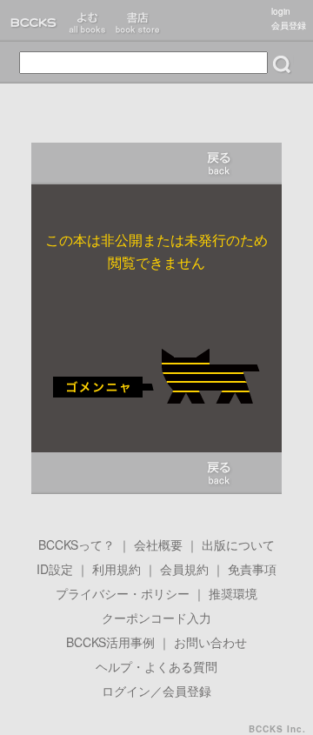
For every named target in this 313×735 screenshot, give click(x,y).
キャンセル (219, 163)
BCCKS (31, 21)
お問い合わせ (210, 642)
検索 (282, 64)
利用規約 (116, 569)
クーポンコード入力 (156, 617)
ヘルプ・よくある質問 (156, 666)
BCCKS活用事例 (110, 642)
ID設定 (55, 569)
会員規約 (184, 569)
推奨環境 (233, 593)
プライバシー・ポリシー (123, 593)
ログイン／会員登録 (156, 690)
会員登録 (288, 25)
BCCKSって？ (76, 544)
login (280, 11)
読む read (86, 21)
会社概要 (158, 544)
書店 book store (137, 21)
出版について (238, 544)
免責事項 (252, 569)
